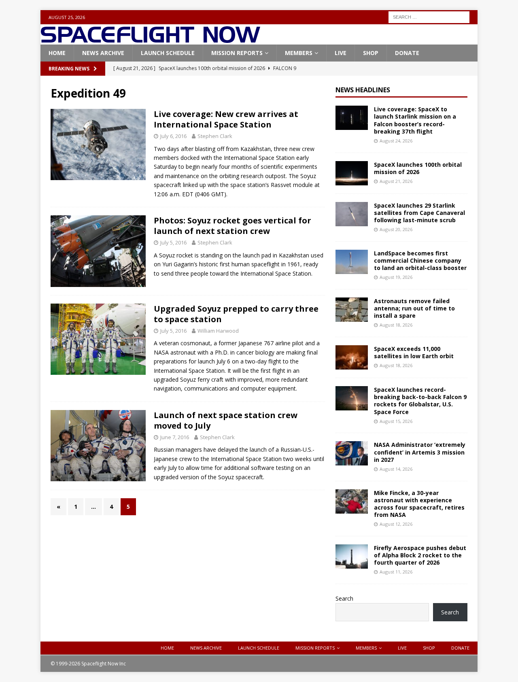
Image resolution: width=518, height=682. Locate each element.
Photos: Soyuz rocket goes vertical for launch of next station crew (232, 225)
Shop (370, 53)
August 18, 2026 (396, 325)
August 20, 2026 (396, 229)
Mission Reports (237, 53)
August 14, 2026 (396, 469)
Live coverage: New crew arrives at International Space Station (226, 119)
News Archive (103, 53)
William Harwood (218, 330)
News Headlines (362, 89)
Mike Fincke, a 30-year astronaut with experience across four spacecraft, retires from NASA (419, 504)
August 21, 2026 (396, 181)
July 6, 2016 (173, 136)
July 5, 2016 (173, 242)
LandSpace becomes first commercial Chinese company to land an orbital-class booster (420, 260)
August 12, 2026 (396, 524)
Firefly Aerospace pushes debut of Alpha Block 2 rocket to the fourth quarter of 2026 (420, 555)
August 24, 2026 (396, 141)
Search (344, 598)
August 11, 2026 (396, 572)
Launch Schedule (168, 53)
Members (298, 53)
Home (57, 53)
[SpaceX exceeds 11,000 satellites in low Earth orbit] (351, 357)
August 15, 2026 (396, 421)
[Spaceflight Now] (150, 40)
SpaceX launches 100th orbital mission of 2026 (418, 168)
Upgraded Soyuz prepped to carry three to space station (236, 314)
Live (340, 53)
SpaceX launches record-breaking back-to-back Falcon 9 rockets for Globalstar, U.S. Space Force (420, 401)
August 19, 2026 (396, 277)
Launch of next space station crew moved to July (225, 420)
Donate (407, 53)
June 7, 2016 (174, 437)
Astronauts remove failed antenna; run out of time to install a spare (414, 308)
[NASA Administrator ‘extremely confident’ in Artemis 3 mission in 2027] (351, 453)
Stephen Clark (214, 136)
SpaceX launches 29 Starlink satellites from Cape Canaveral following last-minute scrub (419, 213)
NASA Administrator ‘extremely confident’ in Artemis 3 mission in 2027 (419, 452)
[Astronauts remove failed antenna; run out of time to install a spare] (351, 309)
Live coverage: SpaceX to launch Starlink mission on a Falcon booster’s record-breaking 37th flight (415, 120)
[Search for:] (428, 16)
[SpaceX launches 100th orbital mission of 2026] (351, 173)
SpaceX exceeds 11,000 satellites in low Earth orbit (414, 352)
